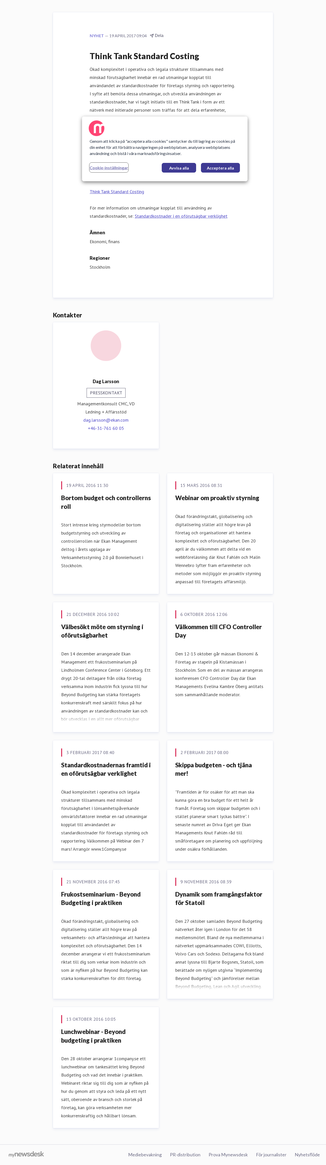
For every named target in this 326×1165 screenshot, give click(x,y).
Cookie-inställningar (109, 167)
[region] (165, 148)
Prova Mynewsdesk (228, 1154)
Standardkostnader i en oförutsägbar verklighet (181, 216)
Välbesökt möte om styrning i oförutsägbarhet (102, 631)
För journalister (271, 1154)
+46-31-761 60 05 (106, 428)
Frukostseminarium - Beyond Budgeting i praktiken (101, 898)
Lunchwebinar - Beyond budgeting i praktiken (93, 1036)
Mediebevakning (145, 1154)
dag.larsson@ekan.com (106, 420)
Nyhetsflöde (307, 1154)
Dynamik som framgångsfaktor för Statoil (218, 898)
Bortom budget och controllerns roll (106, 502)
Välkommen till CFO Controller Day (218, 631)
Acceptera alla (220, 167)
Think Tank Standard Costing (117, 192)
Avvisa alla (179, 167)
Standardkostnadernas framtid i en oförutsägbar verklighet (106, 769)
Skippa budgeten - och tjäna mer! (213, 769)
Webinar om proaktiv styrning (217, 497)
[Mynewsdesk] (26, 1155)
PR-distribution (185, 1154)
